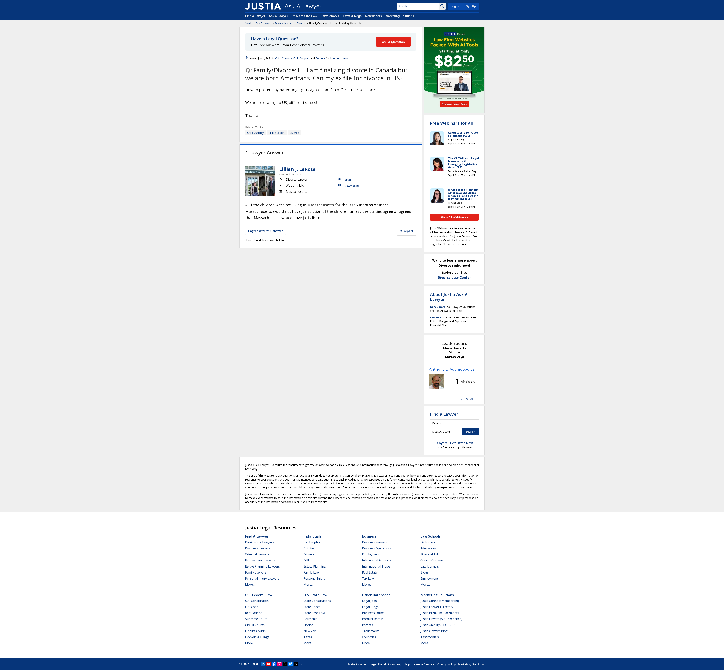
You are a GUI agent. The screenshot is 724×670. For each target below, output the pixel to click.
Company (394, 664)
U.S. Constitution (257, 601)
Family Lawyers (255, 572)
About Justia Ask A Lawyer (449, 296)
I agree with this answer (265, 231)
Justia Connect (357, 664)
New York (310, 631)
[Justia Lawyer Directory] (301, 664)
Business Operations (377, 548)
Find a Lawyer (255, 16)
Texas (308, 637)
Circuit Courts (255, 625)
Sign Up (471, 6)
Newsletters (373, 16)
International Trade (376, 566)
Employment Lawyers (260, 560)
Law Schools (330, 16)
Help (406, 664)
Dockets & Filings (257, 637)
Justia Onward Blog (434, 631)
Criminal (309, 548)
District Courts (255, 631)
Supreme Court (256, 619)
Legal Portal (378, 664)
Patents (367, 625)
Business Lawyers (257, 548)
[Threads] (285, 664)
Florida (308, 625)
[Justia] (263, 6)
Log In (455, 6)
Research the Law (304, 16)
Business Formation (376, 542)
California (310, 619)
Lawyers (435, 317)
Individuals (312, 536)
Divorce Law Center (454, 277)
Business (369, 536)
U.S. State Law (315, 595)
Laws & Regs (352, 16)
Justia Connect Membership (440, 601)
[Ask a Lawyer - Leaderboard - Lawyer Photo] (436, 381)
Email (348, 179)
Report (408, 231)
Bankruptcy (312, 542)
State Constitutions (317, 601)
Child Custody (283, 58)
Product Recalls (372, 619)
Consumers (437, 307)
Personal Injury (314, 578)
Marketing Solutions (400, 16)
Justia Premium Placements (439, 613)
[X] (296, 664)
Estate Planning (315, 566)
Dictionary (427, 542)
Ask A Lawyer (264, 23)
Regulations (253, 613)
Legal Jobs (369, 601)
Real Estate (370, 572)
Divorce (301, 23)
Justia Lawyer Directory (436, 607)
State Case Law (314, 613)
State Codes (312, 607)
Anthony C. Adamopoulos (452, 369)
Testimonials (429, 637)
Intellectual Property (376, 560)
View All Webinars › (454, 217)
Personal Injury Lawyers (262, 578)
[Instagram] (279, 664)
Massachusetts (284, 23)
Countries (369, 637)
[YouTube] (268, 664)
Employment (371, 554)
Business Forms (373, 613)
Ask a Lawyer (279, 16)
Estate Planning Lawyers (262, 566)
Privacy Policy (446, 664)
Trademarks (370, 631)
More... (250, 584)
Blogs (424, 572)
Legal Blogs (370, 607)
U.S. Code (251, 607)
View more (470, 399)
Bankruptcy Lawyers (259, 542)
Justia (248, 23)
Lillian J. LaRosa (297, 169)
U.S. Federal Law (258, 595)
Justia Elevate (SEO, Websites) (441, 619)
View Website (352, 185)
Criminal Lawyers (257, 554)
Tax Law (368, 578)
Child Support (301, 58)
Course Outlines (431, 560)
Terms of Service (423, 664)
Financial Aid (429, 554)
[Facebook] (274, 664)
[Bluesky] (290, 664)
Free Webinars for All (451, 123)
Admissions (428, 548)
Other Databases (376, 595)
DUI (306, 560)
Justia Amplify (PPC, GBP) (438, 625)
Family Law (311, 572)
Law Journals (429, 566)
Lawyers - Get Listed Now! (454, 443)
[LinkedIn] (263, 664)
